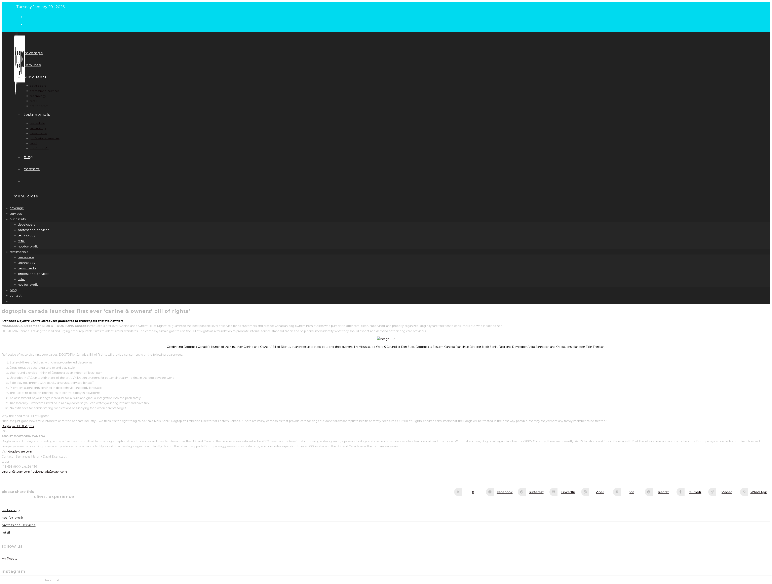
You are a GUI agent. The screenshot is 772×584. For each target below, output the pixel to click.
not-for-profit (28, 246)
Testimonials (19, 252)
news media (27, 268)
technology (26, 235)
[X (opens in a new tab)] (28, 16)
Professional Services (19, 525)
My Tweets (9, 558)
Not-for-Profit (12, 517)
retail (21, 241)
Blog (13, 290)
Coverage (17, 208)
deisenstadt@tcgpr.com (50, 471)
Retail (6, 532)
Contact (16, 295)
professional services (33, 230)
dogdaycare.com (20, 451)
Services (16, 214)
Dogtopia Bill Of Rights (18, 426)
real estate (26, 257)
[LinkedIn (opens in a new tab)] (28, 23)
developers (26, 224)
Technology (11, 510)
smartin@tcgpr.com (16, 471)
